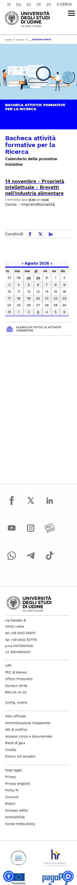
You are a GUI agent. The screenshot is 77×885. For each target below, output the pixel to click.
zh (48, 4)
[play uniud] (49, 532)
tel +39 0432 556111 (20, 633)
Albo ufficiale (15, 716)
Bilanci (10, 803)
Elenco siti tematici (20, 756)
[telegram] (30, 559)
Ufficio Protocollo (19, 679)
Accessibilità (15, 817)
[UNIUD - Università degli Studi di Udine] (27, 18)
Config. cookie (16, 702)
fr (38, 4)
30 (38, 278)
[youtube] (11, 532)
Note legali (13, 770)
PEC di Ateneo (16, 672)
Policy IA (11, 790)
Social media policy (20, 824)
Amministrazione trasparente (27, 723)
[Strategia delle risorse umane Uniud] (55, 859)
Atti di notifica (16, 729)
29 (29, 278)
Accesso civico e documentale (28, 736)
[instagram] (30, 532)
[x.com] (30, 504)
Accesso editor (16, 810)
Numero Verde (16, 686)
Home (8, 39)
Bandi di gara (15, 743)
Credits (10, 750)
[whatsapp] (11, 559)
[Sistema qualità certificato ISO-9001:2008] (18, 859)
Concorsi (12, 797)
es (29, 4)
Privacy (10, 777)
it (9, 4)
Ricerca (20, 39)
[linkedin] (49, 504)
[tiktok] (49, 559)
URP (8, 665)
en (18, 4)
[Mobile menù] (71, 13)
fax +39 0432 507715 (21, 640)
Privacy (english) (17, 783)
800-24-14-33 (16, 692)
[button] (8, 876)
